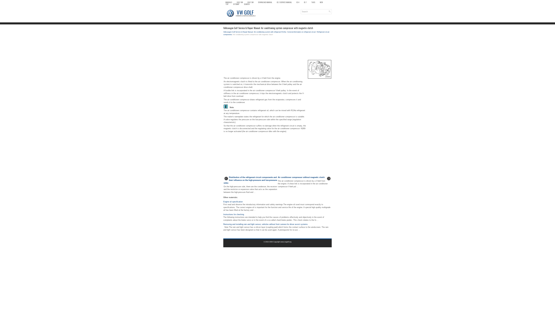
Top (227, 4)
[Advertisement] (277, 47)
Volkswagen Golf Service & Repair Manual (238, 32)
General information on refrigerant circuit (301, 32)
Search (247, 4)
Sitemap (236, 4)
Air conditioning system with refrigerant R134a (270, 32)
